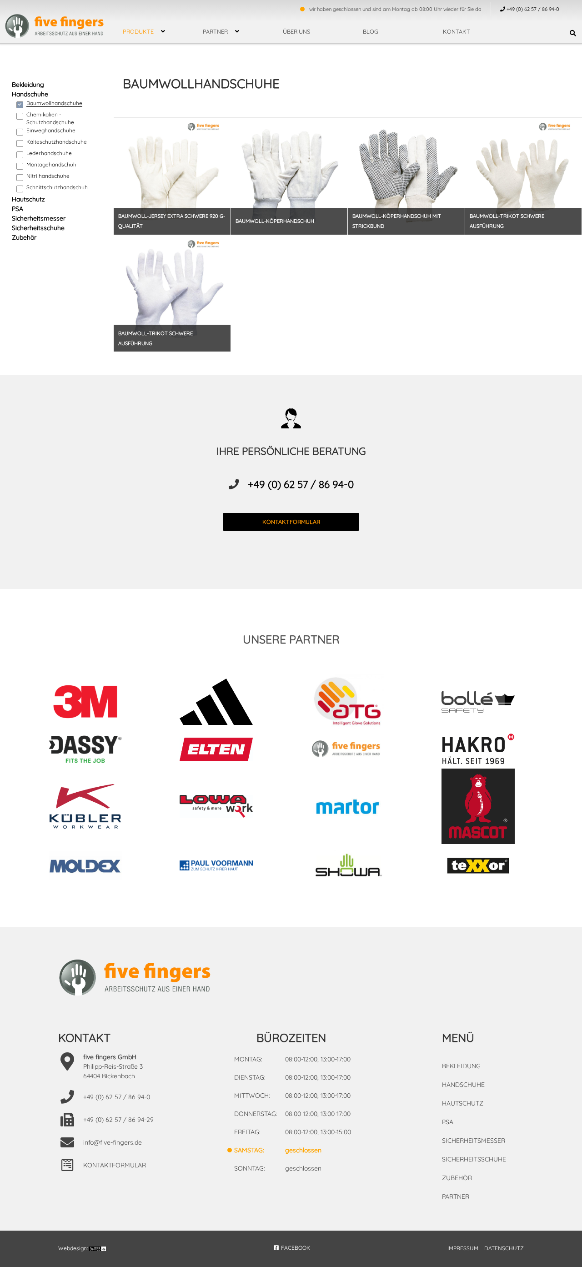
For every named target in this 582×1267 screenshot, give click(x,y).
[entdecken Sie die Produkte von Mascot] (487, 808)
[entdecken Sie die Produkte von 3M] (94, 703)
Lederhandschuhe (49, 153)
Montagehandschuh (51, 164)
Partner (215, 31)
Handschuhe (30, 94)
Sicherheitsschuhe (38, 228)
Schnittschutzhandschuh (57, 187)
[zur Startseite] (55, 20)
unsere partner (291, 639)
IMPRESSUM (462, 1248)
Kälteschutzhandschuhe (56, 141)
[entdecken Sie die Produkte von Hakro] (487, 751)
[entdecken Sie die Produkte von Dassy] (94, 750)
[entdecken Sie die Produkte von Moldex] (94, 867)
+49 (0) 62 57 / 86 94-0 (301, 484)
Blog (370, 31)
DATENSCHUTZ (504, 1248)
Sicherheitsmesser (38, 218)
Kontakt (456, 31)
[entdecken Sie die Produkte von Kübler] (94, 807)
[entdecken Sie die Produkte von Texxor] (487, 867)
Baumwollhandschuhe (54, 103)
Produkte (138, 31)
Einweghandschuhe (50, 130)
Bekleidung (28, 84)
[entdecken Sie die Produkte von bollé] (487, 703)
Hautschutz (28, 199)
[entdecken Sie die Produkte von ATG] (356, 703)
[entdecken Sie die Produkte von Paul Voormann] (225, 866)
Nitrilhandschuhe (48, 175)
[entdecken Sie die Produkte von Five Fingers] (356, 750)
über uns (296, 31)
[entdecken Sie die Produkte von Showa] (356, 866)
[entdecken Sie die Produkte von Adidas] (225, 703)
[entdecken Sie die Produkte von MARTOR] (356, 807)
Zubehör (24, 237)
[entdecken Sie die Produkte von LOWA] (225, 807)
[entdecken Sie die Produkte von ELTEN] (225, 751)
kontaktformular (291, 521)
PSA (17, 209)
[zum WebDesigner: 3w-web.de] (97, 1248)
